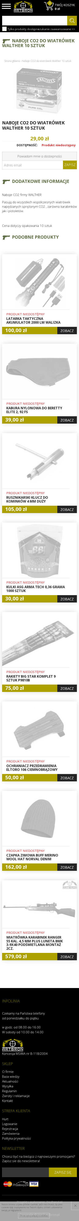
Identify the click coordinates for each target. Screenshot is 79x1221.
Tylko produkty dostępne (23, 29)
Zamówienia (10, 1133)
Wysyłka (7, 1086)
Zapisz (70, 164)
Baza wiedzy (10, 1076)
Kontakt (7, 1101)
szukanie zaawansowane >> (56, 29)
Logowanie (9, 1124)
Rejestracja (10, 1129)
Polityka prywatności (16, 1138)
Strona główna (12, 61)
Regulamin (9, 1091)
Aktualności (10, 1081)
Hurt (5, 1119)
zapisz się (62, 1172)
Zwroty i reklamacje (16, 1096)
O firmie (8, 1071)
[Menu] (6, 6)
